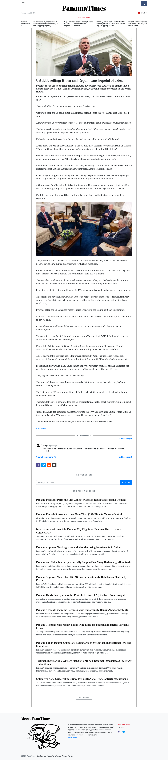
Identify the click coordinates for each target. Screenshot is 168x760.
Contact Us (41, 756)
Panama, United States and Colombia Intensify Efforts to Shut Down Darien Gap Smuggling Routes (99, 24)
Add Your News (84, 17)
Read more (72, 737)
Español (144, 13)
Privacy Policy (67, 756)
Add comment (125, 439)
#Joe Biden (41, 428)
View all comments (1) (46, 457)
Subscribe (126, 482)
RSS (122, 727)
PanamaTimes (84, 8)
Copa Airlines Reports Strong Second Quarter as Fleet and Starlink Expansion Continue (67, 24)
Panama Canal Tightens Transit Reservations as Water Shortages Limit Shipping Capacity (34, 24)
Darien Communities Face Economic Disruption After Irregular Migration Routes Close (131, 24)
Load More (84, 697)
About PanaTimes (54, 756)
